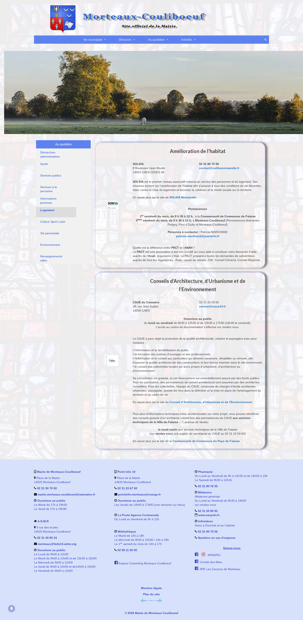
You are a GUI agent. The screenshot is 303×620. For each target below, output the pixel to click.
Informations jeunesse (48, 200)
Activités (186, 39)
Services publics (50, 175)
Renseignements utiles (51, 258)
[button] (265, 39)
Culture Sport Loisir (52, 221)
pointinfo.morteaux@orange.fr (139, 494)
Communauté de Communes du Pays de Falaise (206, 441)
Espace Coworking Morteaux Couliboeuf (145, 563)
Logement (47, 210)
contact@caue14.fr (212, 306)
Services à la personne (48, 189)
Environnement (50, 244)
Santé (44, 164)
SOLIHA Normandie (182, 197)
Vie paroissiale (49, 233)
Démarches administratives (50, 154)
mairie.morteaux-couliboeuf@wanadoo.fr (66, 494)
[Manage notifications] (11, 608)
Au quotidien (156, 39)
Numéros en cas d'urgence (216, 537)
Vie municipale (92, 39)
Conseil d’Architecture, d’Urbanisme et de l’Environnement (210, 402)
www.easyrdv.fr (208, 515)
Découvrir (125, 39)
